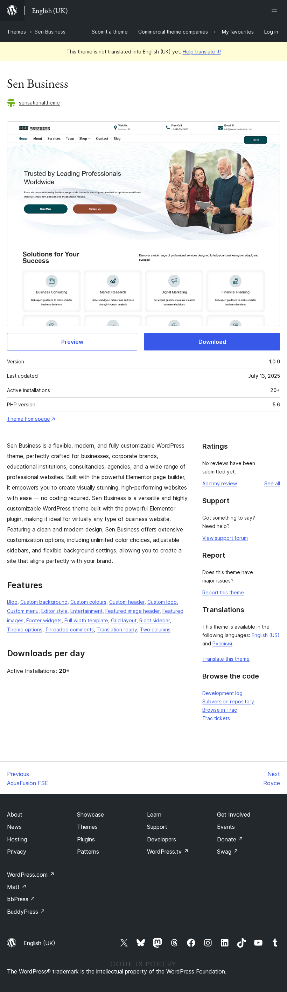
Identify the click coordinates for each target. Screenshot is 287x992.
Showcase (90, 814)
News (14, 826)
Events (226, 826)
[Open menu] (276, 10)
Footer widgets (44, 620)
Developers (161, 839)
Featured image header (132, 611)
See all (272, 483)
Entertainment (86, 611)
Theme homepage (28, 419)
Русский (222, 643)
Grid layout (123, 620)
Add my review (219, 483)
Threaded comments (69, 629)
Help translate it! (202, 52)
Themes (16, 32)
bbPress (21, 899)
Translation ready (117, 629)
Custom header (127, 602)
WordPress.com (31, 874)
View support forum (225, 538)
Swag (227, 851)
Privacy (16, 851)
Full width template (86, 620)
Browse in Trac (219, 710)
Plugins (86, 839)
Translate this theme (226, 659)
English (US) (266, 635)
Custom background (44, 602)
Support (157, 826)
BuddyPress (26, 911)
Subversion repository (228, 701)
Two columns (155, 629)
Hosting (17, 839)
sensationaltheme (39, 103)
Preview (72, 341)
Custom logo (162, 602)
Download (212, 341)
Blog (12, 602)
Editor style (54, 611)
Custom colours (88, 602)
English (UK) (39, 943)
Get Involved (234, 814)
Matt (17, 886)
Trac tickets (216, 718)
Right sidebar (154, 620)
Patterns (88, 851)
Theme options (24, 629)
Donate (230, 839)
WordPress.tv (168, 851)
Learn (154, 814)
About (14, 814)
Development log (222, 693)
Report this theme (223, 592)
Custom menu (22, 611)
